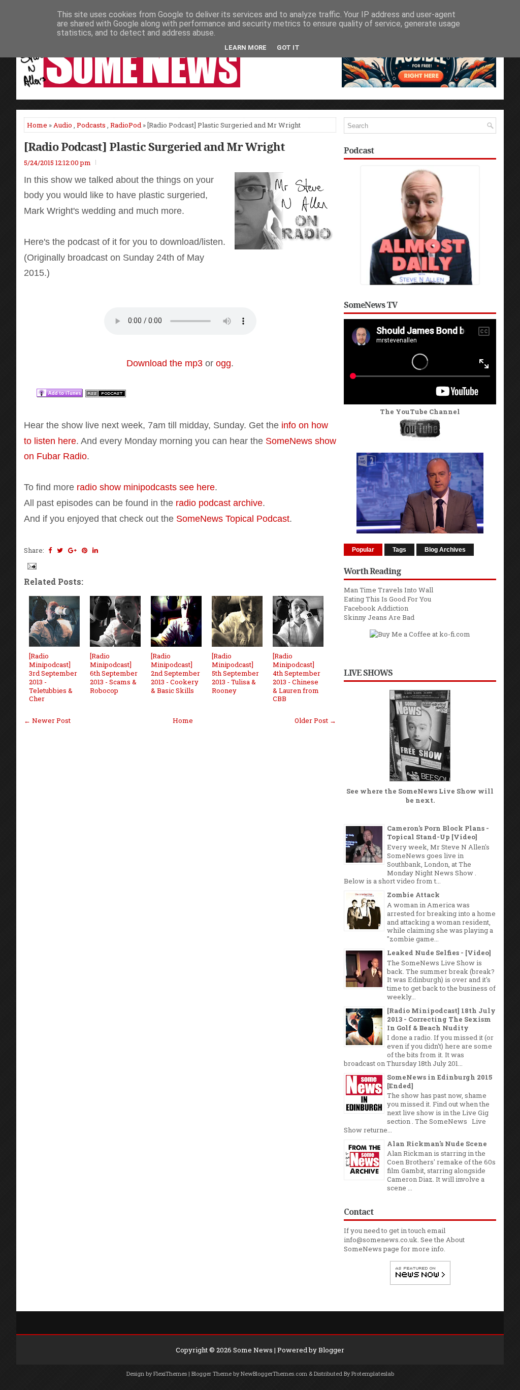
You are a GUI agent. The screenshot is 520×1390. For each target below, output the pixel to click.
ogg (223, 363)
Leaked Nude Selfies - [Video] (439, 952)
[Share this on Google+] (72, 550)
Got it (288, 47)
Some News (253, 1349)
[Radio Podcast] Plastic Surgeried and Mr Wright (154, 146)
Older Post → (315, 720)
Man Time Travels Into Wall (388, 589)
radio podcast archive (219, 503)
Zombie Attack (413, 894)
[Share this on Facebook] (50, 550)
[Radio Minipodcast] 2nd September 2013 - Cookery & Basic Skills (175, 673)
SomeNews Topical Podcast (232, 519)
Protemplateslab (372, 1373)
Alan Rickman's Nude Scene (437, 1143)
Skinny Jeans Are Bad (379, 617)
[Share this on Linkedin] (95, 550)
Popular (363, 549)
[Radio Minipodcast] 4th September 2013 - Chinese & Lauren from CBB (296, 677)
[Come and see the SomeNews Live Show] (419, 781)
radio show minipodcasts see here (146, 487)
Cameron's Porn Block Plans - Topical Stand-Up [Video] (438, 832)
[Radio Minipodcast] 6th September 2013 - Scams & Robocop (114, 673)
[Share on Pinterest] (84, 550)
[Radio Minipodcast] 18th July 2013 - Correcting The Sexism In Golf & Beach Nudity (441, 1019)
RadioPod (125, 125)
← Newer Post (47, 720)
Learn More (245, 47)
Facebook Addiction (376, 608)
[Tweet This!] (60, 550)
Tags (399, 549)
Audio (62, 125)
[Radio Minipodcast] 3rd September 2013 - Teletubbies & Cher (53, 677)
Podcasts (91, 125)
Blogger (331, 1349)
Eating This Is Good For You (387, 599)
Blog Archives (445, 549)
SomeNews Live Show (437, 791)
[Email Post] (31, 565)
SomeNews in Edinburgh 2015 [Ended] (439, 1081)
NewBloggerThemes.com (274, 1373)
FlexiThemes (170, 1373)
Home (37, 125)
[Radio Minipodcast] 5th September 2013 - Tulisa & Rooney (235, 673)
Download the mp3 (164, 363)
